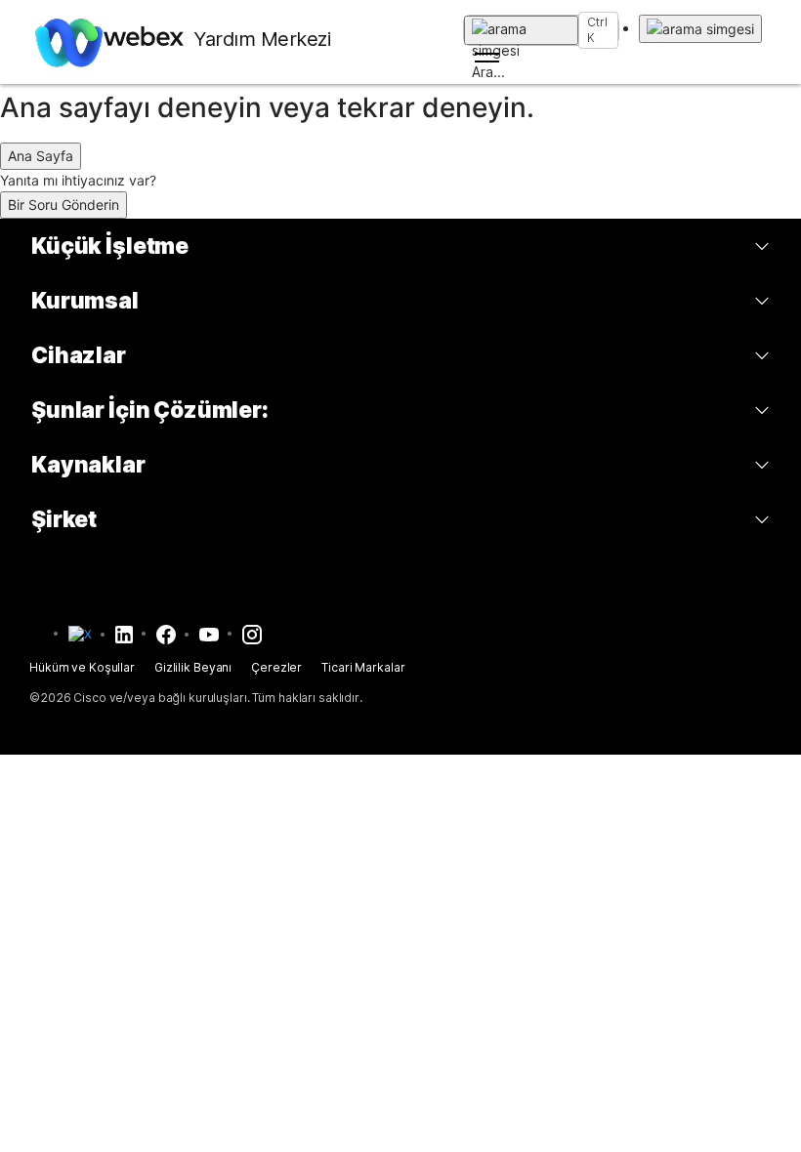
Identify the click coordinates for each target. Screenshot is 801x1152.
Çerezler (276, 667)
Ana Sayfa (40, 155)
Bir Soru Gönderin (63, 204)
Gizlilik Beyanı (193, 667)
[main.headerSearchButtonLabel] (700, 29)
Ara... (521, 30)
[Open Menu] (541, 57)
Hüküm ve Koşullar (82, 667)
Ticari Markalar (362, 667)
